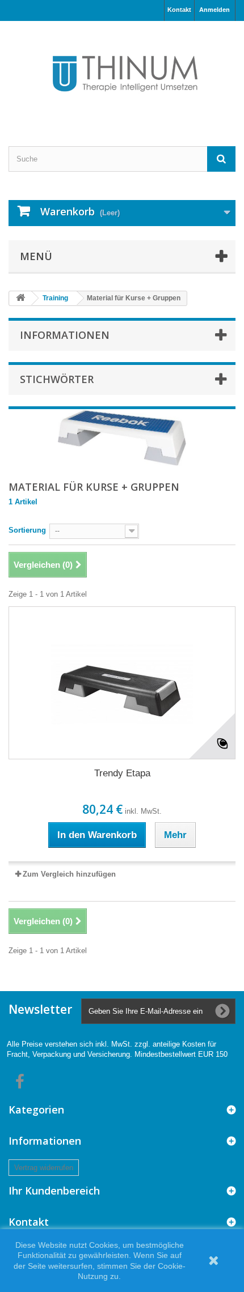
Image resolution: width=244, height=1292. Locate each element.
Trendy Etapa (122, 773)
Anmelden (214, 9)
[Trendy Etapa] (122, 683)
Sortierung (27, 530)
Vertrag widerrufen (43, 1167)
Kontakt (179, 9)
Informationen (65, 335)
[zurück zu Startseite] (20, 298)
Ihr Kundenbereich (54, 1190)
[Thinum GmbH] (122, 73)
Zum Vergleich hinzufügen (69, 874)
